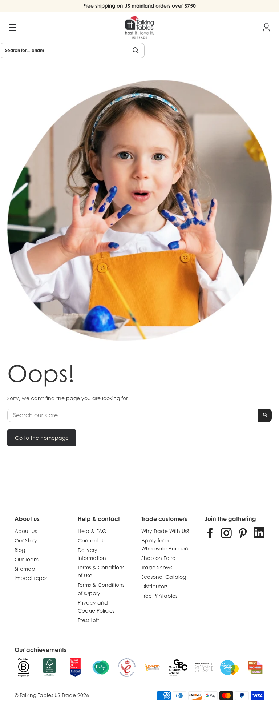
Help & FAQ (92, 531)
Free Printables (159, 596)
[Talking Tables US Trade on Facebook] (210, 532)
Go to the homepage (42, 438)
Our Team (27, 559)
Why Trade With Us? (165, 531)
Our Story (26, 540)
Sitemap (25, 569)
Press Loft (88, 620)
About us (26, 531)
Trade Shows (156, 567)
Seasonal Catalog (163, 577)
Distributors (154, 586)
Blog (20, 550)
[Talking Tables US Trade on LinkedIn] (259, 532)
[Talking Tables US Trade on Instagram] (226, 532)
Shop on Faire (158, 558)
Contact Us (91, 540)
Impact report (32, 578)
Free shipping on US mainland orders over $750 (139, 6)
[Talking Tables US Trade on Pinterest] (242, 532)
